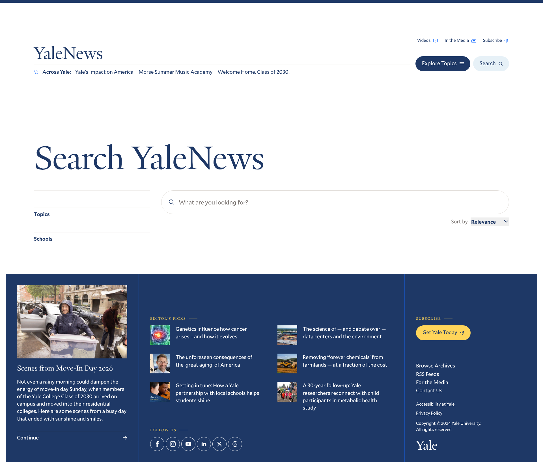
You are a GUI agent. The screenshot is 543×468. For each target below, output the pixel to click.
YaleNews (68, 54)
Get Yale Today (440, 332)
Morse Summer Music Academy (176, 71)
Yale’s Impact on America (104, 71)
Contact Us (429, 390)
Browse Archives (435, 365)
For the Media (432, 382)
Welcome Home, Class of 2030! (254, 71)
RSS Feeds (427, 374)
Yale (426, 447)
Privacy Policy (429, 413)
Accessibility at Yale (435, 404)
